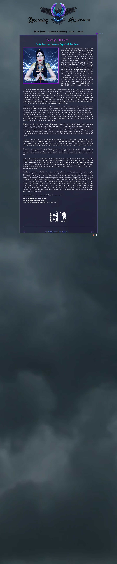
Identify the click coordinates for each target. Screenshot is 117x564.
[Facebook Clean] (96, 235)
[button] (40, 31)
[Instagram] (93, 235)
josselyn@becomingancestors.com (56, 232)
